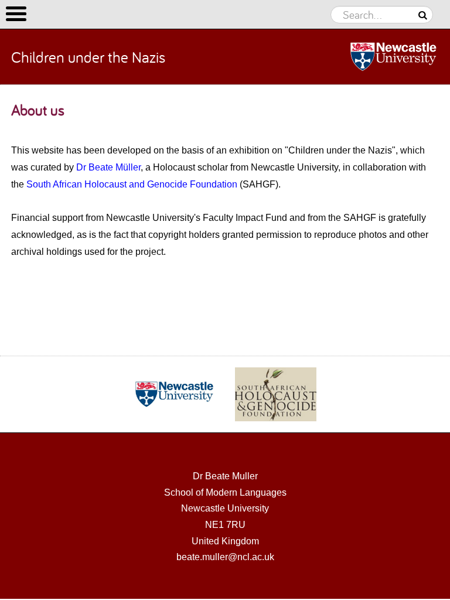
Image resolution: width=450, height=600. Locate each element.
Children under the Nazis (88, 57)
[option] (174, 394)
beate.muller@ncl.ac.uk (225, 557)
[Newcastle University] (367, 57)
